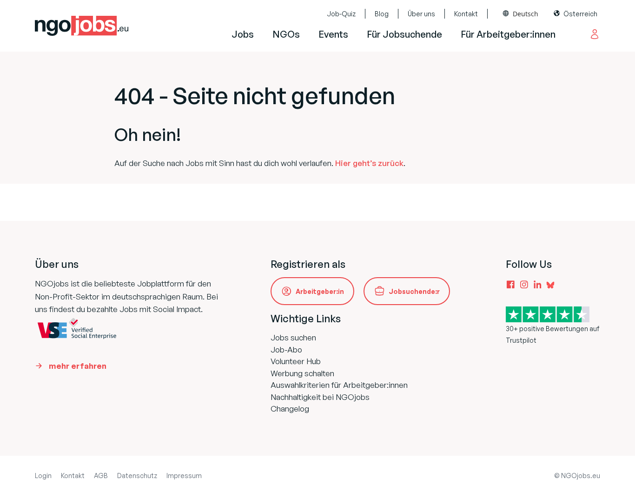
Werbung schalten (302, 373)
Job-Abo (286, 349)
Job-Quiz (341, 14)
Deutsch (525, 13)
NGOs (286, 34)
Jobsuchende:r (414, 291)
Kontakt (466, 14)
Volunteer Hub (296, 361)
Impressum (184, 475)
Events (333, 34)
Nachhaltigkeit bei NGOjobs (320, 397)
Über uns (421, 14)
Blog (382, 14)
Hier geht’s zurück (369, 163)
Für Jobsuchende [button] (404, 34)
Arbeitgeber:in (320, 291)
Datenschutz (137, 475)
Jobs (243, 34)
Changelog (290, 408)
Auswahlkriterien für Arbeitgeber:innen (339, 385)
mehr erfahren (77, 366)
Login (43, 475)
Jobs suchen (293, 337)
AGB (101, 475)
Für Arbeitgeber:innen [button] (508, 34)
